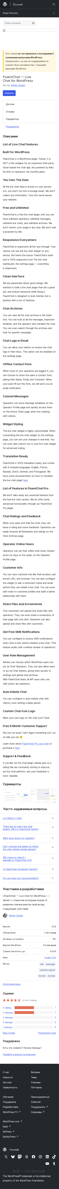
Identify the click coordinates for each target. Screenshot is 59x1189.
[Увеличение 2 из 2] (52, 792)
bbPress (8, 1131)
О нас (6, 1072)
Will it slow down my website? (19, 838)
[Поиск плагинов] (33, 23)
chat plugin (50, 964)
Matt (7, 1126)
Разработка (12, 119)
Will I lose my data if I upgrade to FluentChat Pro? (17, 859)
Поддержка (12, 126)
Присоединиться (40, 1096)
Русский (14, 1149)
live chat (42, 976)
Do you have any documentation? (21, 878)
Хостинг (7, 1082)
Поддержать (39, 1106)
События (36, 1101)
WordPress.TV (12, 1112)
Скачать (9, 93)
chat (42, 964)
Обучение (8, 1096)
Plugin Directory (10, 13)
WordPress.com (12, 1121)
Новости (8, 1077)
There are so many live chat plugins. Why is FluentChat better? (21, 828)
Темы (34, 1077)
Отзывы (10, 111)
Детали (10, 104)
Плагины (36, 1082)
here (25, 480)
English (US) (50, 957)
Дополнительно (12, 984)
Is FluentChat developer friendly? (20, 869)
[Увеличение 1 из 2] (24, 792)
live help (51, 976)
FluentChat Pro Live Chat (35, 743)
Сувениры (38, 1112)
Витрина (35, 1072)
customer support (47, 970)
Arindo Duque (18, 85)
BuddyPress (10, 1136)
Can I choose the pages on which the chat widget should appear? (21, 848)
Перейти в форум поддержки (19, 1054)
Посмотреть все (47, 1032)
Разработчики (10, 1106)
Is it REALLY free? (12, 818)
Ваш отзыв (9, 1032)
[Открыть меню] (54, 4)
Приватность (10, 1087)
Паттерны (36, 1087)
